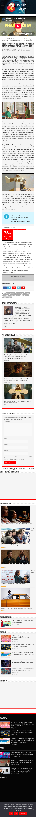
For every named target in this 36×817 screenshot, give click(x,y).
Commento (7, 421)
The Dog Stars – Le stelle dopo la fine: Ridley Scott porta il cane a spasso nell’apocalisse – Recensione (16, 356)
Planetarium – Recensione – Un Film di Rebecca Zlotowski (16, 523)
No (16, 813)
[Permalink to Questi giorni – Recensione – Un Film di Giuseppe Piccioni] (15, 536)
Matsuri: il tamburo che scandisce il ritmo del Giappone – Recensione (22, 731)
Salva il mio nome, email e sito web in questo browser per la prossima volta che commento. (18, 458)
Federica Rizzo (7, 49)
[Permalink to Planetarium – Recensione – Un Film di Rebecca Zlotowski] (15, 514)
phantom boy (7, 297)
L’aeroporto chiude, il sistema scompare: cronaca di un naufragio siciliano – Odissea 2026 (23, 670)
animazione (20, 293)
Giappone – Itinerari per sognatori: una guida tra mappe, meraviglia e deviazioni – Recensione (23, 654)
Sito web (6, 450)
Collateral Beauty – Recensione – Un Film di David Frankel (16, 565)
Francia (6, 295)
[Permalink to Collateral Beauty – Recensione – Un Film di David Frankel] (15, 556)
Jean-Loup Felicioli (16, 295)
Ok (11, 813)
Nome (6, 438)
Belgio (27, 293)
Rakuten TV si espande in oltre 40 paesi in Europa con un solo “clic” (22, 761)
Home (3, 39)
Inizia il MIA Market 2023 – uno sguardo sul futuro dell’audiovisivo (22, 753)
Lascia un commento (25, 50)
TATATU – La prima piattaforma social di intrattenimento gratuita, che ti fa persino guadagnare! (22, 769)
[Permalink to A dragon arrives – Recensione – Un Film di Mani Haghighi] (15, 597)
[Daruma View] (18, 6)
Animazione (19, 39)
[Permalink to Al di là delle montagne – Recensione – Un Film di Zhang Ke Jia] (15, 576)
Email (6, 444)
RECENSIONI (10, 39)
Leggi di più (22, 813)
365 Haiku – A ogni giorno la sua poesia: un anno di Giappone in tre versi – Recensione (23, 637)
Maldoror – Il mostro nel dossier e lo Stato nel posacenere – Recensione (16, 379)
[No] (34, 810)
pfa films (25, 295)
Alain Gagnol (10, 293)
